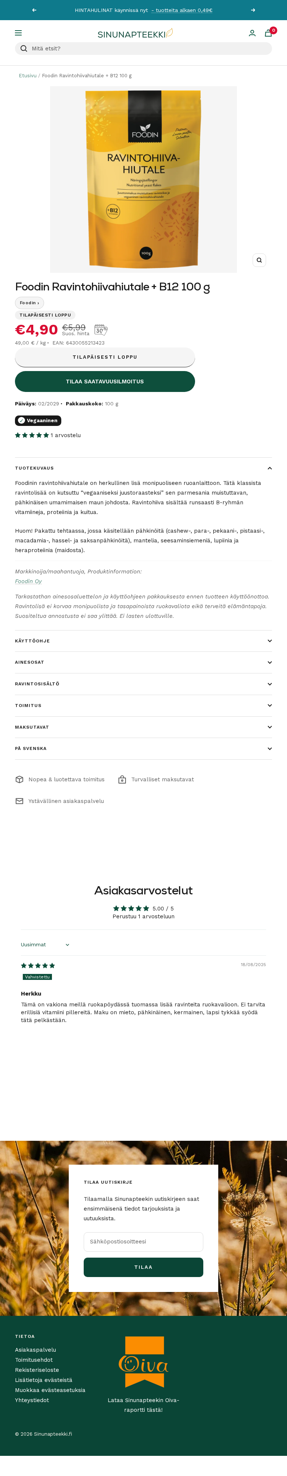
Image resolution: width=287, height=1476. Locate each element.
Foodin (29, 303)
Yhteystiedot (32, 1400)
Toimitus (28, 705)
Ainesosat (29, 662)
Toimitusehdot (34, 1360)
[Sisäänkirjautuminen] (252, 33)
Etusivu (28, 75)
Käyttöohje (32, 641)
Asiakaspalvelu (35, 1349)
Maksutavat (32, 727)
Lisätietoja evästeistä (43, 1380)
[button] (33, 435)
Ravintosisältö (37, 683)
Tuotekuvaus (34, 468)
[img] (38, 965)
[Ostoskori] (268, 33)
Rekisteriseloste (37, 1370)
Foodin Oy (28, 581)
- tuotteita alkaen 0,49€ (182, 10)
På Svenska (31, 748)
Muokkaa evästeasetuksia (50, 1390)
